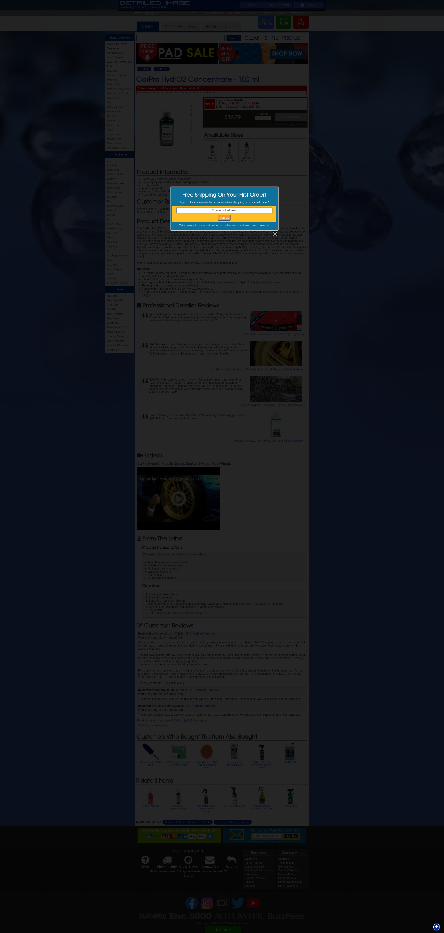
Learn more (264, 225)
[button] (436, 927)
